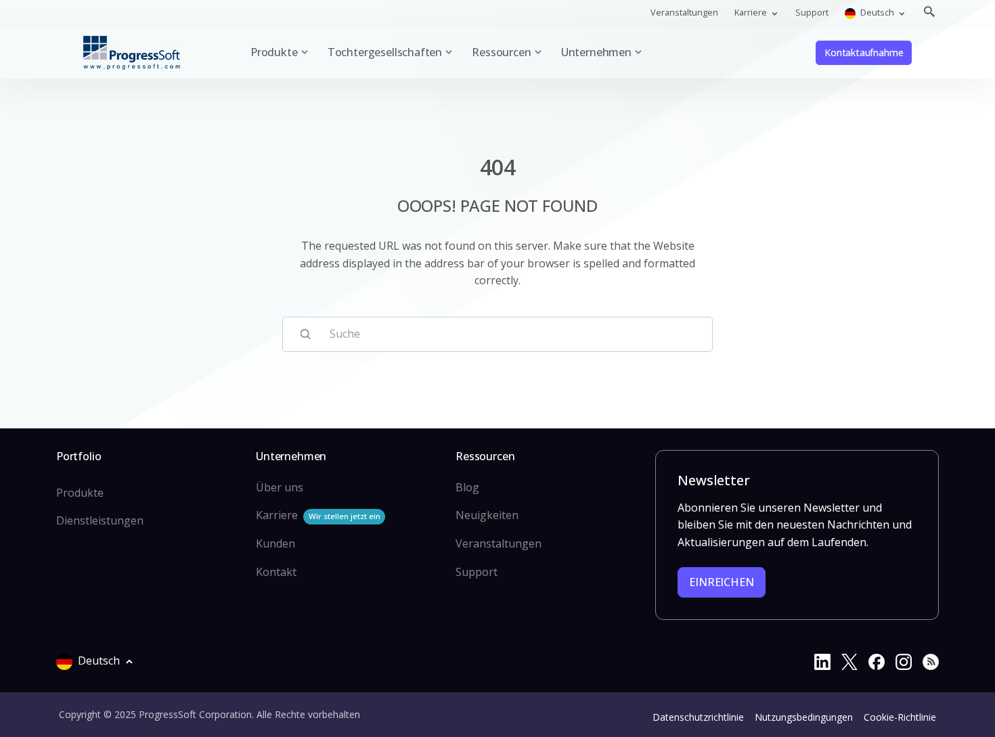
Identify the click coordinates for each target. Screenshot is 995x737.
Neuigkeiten (487, 515)
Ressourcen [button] (501, 52)
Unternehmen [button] (596, 52)
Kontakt (276, 571)
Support (811, 12)
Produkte (80, 492)
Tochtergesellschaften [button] (385, 52)
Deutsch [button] (877, 12)
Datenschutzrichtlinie (698, 717)
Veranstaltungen (684, 12)
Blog (467, 487)
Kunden (275, 543)
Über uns (279, 487)
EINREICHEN (721, 582)
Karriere (318, 515)
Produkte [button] (274, 52)
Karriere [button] (751, 12)
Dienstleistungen (99, 520)
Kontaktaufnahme (863, 52)
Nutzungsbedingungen (804, 717)
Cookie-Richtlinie (900, 717)
